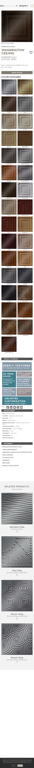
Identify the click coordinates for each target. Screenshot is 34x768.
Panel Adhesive (7, 455)
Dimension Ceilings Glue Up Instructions (17, 452)
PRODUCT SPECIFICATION (10, 465)
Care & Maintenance (9, 449)
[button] (31, 52)
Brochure (6, 463)
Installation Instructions (12, 447)
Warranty (6, 460)
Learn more (29, 762)
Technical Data (7, 457)
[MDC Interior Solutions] (7, 6)
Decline (14, 765)
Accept (20, 765)
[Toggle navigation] (32, 6)
